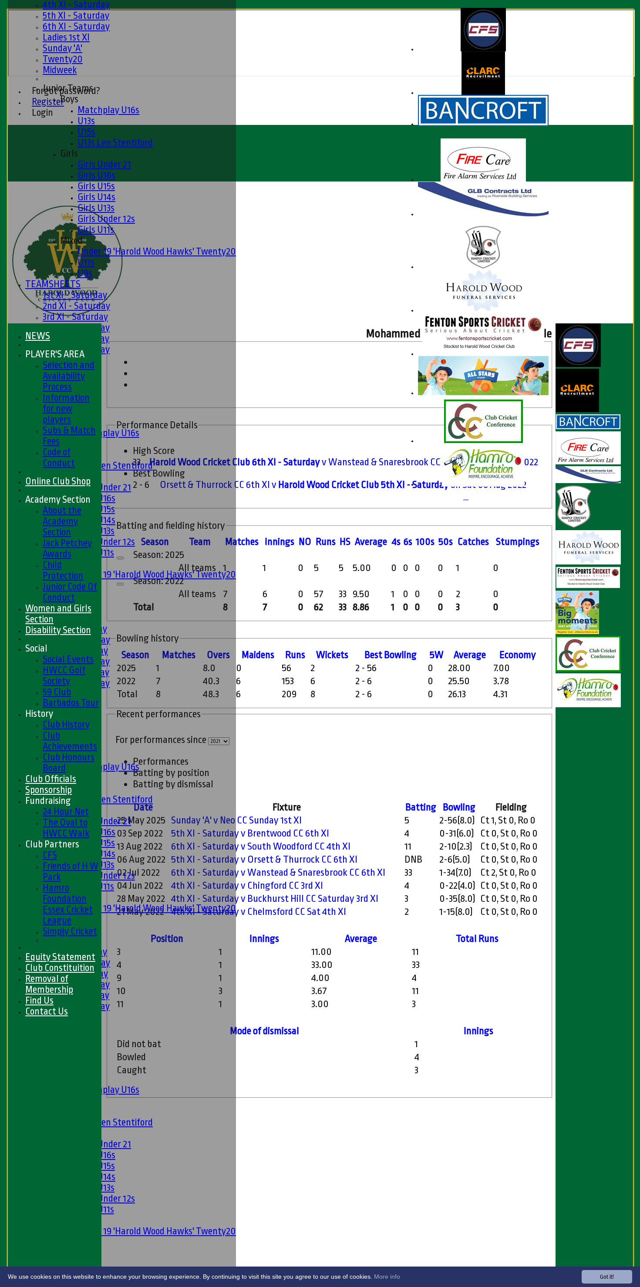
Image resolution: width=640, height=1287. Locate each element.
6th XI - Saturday (76, 26)
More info (387, 1276)
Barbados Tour (71, 702)
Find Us (39, 1000)
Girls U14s (96, 197)
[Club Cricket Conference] (483, 441)
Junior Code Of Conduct (70, 592)
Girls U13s (96, 207)
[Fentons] (483, 354)
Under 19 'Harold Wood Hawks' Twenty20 (156, 251)
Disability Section (58, 630)
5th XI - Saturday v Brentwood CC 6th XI (250, 833)
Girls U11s (95, 229)
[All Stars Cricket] (483, 393)
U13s (86, 120)
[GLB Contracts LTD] (483, 214)
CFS (50, 855)
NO (305, 542)
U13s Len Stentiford (115, 142)
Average (470, 655)
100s (425, 542)
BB (390, 655)
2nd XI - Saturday (76, 305)
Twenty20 (63, 59)
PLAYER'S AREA (54, 354)
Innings (264, 938)
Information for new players (66, 408)
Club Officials (50, 778)
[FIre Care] (483, 180)
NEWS (37, 335)
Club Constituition (59, 967)
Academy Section (58, 499)
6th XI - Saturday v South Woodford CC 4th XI (260, 846)
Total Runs (477, 938)
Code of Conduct (59, 457)
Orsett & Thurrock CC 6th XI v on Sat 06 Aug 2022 (343, 485)
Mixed (71, 240)
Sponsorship (48, 789)
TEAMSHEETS (53, 284)
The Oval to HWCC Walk (66, 828)
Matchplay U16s (108, 109)
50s (445, 542)
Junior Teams (68, 88)
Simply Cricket (70, 931)
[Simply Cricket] (483, 267)
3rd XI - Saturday (75, 316)
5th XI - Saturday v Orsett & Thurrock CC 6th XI (264, 859)
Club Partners (52, 844)
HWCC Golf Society (64, 675)
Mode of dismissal (264, 1031)
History (39, 713)
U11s (85, 262)
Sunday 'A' (62, 48)
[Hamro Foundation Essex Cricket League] (483, 484)
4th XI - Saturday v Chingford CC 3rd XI (247, 885)
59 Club (57, 691)
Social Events (68, 659)
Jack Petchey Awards (67, 548)
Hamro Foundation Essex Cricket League (68, 904)
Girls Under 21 (104, 164)
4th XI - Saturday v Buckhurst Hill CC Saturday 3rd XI (274, 898)
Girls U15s (96, 186)
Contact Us (46, 1011)
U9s (84, 273)
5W (437, 655)
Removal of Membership (49, 984)
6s (408, 542)
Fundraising (48, 800)
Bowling (459, 807)
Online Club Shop (58, 481)
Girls (69, 153)
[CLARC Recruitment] (483, 93)
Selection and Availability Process (68, 376)
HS (345, 542)
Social (36, 648)
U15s (86, 131)
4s (396, 542)
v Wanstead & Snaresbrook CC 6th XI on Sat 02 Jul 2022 (343, 462)
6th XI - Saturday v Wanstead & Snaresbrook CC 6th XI (278, 872)
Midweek (60, 69)
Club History (66, 724)
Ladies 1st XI (66, 37)
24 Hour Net (66, 811)
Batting (420, 807)
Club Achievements (70, 741)
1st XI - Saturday (75, 294)
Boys (69, 99)
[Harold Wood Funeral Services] (483, 310)
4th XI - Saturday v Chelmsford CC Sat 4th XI (258, 911)
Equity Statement (60, 956)
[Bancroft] (483, 124)
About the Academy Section (62, 521)
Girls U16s (96, 175)
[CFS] (483, 49)
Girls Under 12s (106, 218)
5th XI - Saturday (76, 15)
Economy (517, 655)
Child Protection (63, 570)
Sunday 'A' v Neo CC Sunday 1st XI (236, 820)
